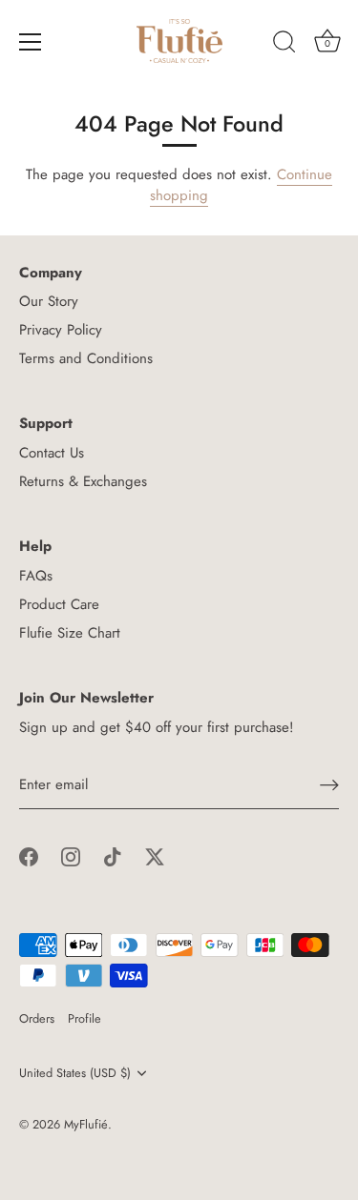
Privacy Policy (60, 329)
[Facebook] (28, 855)
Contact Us (51, 452)
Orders (36, 1018)
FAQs (36, 575)
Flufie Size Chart (69, 632)
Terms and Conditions (86, 358)
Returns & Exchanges (83, 481)
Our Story (48, 301)
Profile (84, 1018)
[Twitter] (154, 855)
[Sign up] (329, 785)
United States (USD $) (75, 1073)
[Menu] (31, 42)
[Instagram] (70, 855)
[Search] (284, 45)
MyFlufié (86, 1124)
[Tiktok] (112, 855)
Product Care (59, 604)
